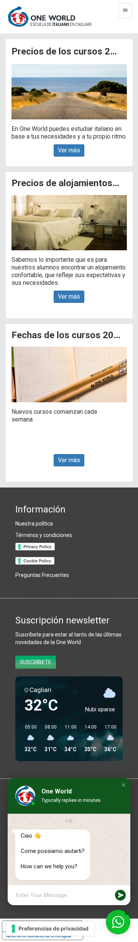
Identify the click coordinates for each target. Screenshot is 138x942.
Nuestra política (34, 524)
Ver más (69, 150)
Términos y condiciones (43, 535)
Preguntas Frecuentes (42, 575)
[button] (123, 785)
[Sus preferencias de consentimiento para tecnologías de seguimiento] (50, 928)
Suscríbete (35, 662)
